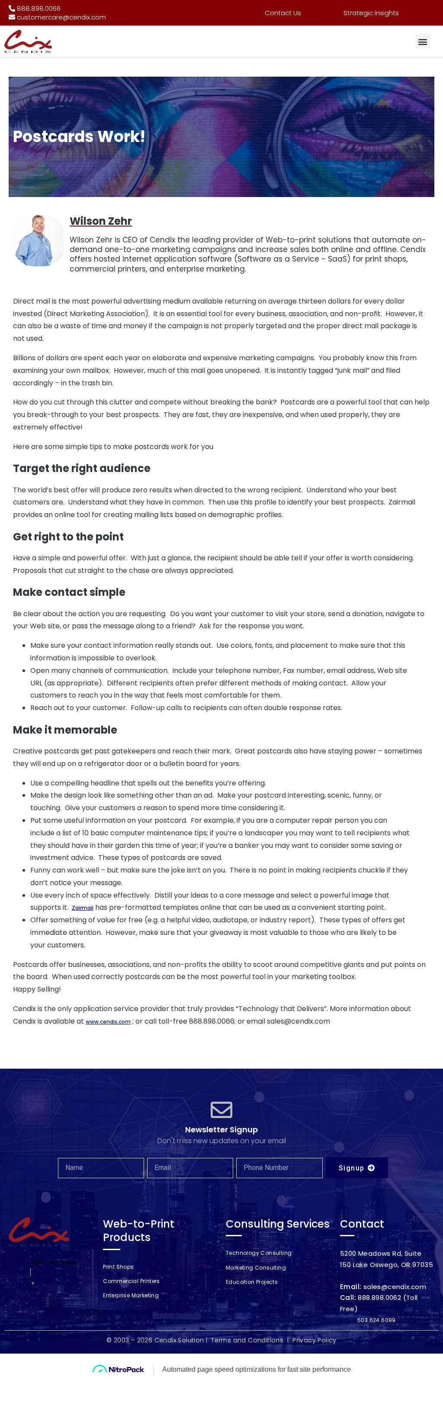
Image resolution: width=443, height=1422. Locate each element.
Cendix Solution (179, 1340)
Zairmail (82, 907)
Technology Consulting (259, 1253)
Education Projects (252, 1282)
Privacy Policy (314, 1340)
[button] (423, 41)
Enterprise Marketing (131, 1295)
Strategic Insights (371, 12)
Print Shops (118, 1266)
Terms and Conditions (247, 1340)
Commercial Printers (131, 1281)
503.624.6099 (376, 1320)
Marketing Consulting (256, 1267)
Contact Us (283, 12)
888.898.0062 (379, 1297)
